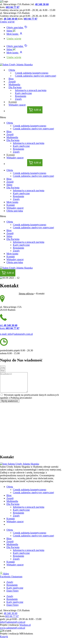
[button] (31, 117)
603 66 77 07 (12, 7)
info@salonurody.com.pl (12, 622)
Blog (8, 131)
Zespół (9, 134)
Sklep (9, 30)
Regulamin (18, 149)
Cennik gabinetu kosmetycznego (29, 125)
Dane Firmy (12, 590)
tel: (8, 325)
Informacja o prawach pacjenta (28, 143)
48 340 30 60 (42, 4)
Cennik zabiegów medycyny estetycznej (35, 75)
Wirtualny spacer (17, 104)
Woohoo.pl (25, 625)
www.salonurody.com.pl (12, 627)
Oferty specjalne (15, 27)
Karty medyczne (21, 146)
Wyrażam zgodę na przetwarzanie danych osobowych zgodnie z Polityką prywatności (29, 396)
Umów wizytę (14, 38)
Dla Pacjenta (12, 140)
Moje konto (12, 34)
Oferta (12, 70)
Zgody (16, 151)
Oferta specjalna (14, 210)
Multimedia (12, 137)
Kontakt (10, 154)
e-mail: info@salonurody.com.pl (16, 334)
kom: (9, 328)
